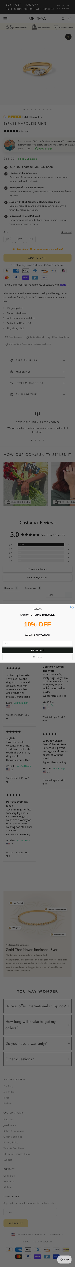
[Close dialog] (72, 607)
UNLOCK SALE (37, 650)
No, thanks (37, 657)
